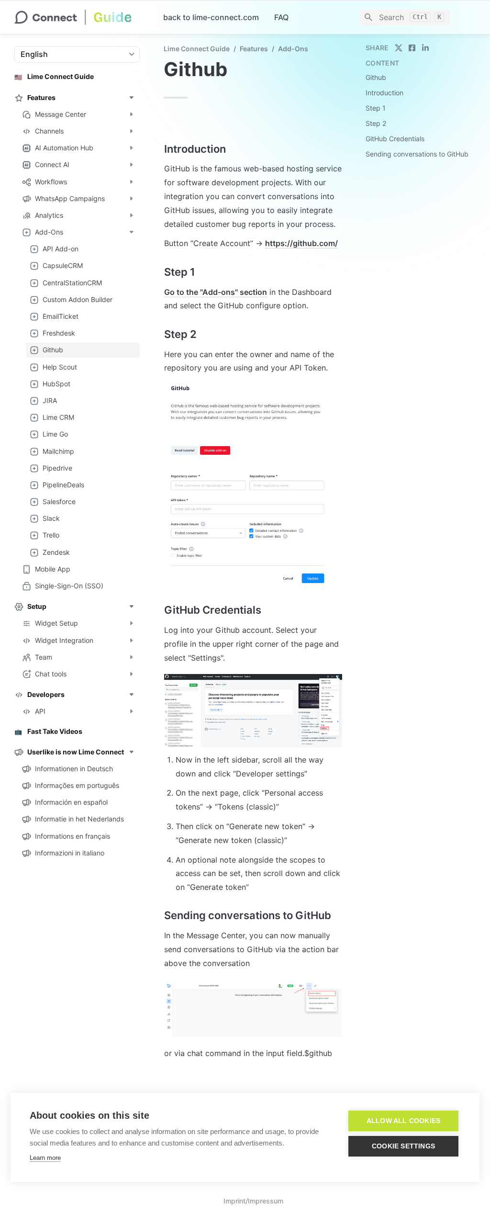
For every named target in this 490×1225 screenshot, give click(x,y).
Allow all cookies (403, 1120)
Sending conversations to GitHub (417, 154)
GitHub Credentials (395, 139)
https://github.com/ (301, 243)
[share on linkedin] (425, 48)
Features (254, 49)
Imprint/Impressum (253, 1201)
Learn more (45, 1157)
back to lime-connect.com (211, 17)
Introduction (384, 93)
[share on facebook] (412, 48)
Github (376, 77)
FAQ (281, 17)
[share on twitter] (398, 48)
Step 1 (376, 108)
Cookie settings (403, 1146)
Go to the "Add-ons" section (215, 292)
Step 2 (376, 123)
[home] (81, 17)
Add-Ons (293, 49)
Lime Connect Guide (197, 49)
